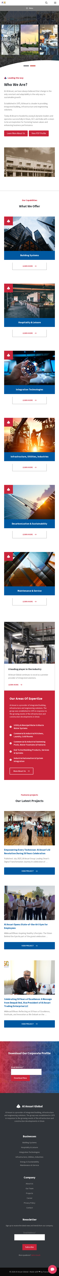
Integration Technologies (29, 1152)
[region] (29, 39)
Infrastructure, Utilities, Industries (29, 1157)
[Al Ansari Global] (3, 2)
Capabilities (31, 200)
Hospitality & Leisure (29, 1147)
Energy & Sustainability (29, 1162)
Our (24, 200)
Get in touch (35, 1255)
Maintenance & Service (29, 1165)
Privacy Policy (29, 1203)
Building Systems (30, 1142)
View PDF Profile (39, 133)
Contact (29, 1207)
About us (29, 1183)
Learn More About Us (16, 133)
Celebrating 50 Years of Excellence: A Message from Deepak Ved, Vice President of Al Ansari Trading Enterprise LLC (28, 1003)
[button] (46, 2)
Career (29, 1198)
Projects (29, 1193)
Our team (29, 1188)
